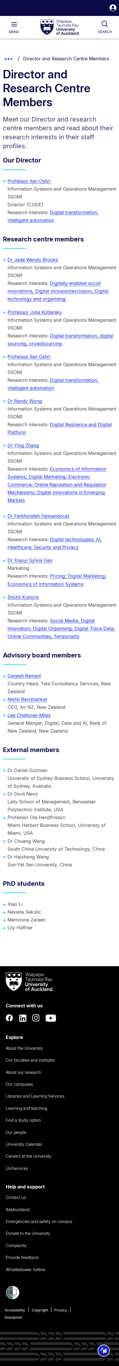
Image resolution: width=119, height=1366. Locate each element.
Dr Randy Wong (25, 401)
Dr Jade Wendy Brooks (33, 260)
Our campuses (19, 1084)
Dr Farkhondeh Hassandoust (38, 516)
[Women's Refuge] (13, 1298)
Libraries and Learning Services (35, 1096)
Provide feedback (22, 1257)
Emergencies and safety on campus (39, 1221)
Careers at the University (29, 1156)
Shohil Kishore (23, 597)
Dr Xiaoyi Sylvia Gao (30, 560)
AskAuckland (17, 1209)
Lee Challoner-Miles (29, 715)
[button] (112, 8)
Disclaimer (13, 1317)
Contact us (16, 1197)
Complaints (16, 1245)
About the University (24, 1048)
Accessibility (15, 1310)
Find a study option (23, 1120)
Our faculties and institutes (30, 1060)
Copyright (40, 1310)
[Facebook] (9, 1018)
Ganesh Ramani (24, 676)
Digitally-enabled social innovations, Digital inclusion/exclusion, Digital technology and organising (58, 291)
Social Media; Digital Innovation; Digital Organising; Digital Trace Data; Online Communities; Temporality (61, 628)
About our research (23, 1072)
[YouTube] (51, 1018)
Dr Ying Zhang (23, 445)
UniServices (17, 1168)
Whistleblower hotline (25, 1269)
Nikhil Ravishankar (27, 699)
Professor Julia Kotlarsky (35, 312)
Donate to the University (28, 1233)
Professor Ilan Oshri (29, 181)
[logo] (59, 27)
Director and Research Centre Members (66, 59)
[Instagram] (36, 1018)
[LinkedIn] (23, 1018)
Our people (16, 1132)
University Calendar (24, 1144)
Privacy (60, 1310)
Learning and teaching (26, 1108)
